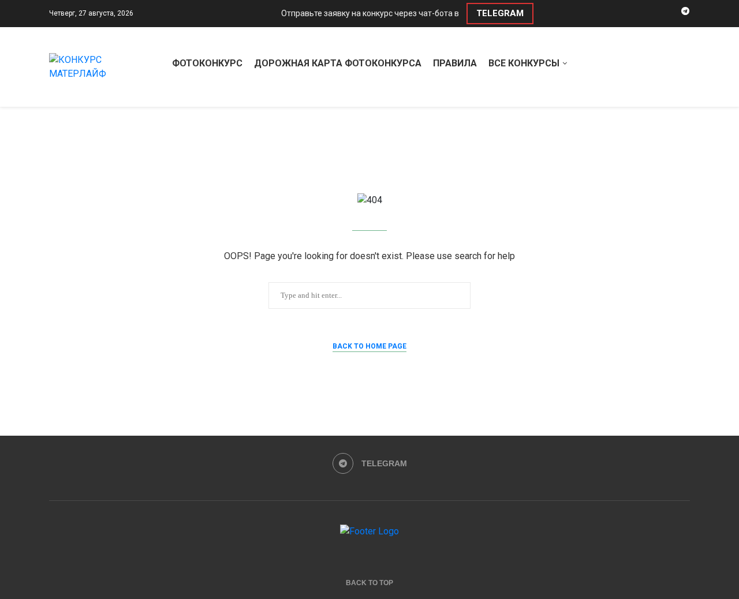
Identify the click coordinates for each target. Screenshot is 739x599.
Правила (455, 63)
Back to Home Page (369, 346)
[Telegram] (685, 13)
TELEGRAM (500, 13)
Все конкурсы (523, 63)
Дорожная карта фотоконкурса (337, 63)
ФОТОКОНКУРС (207, 63)
